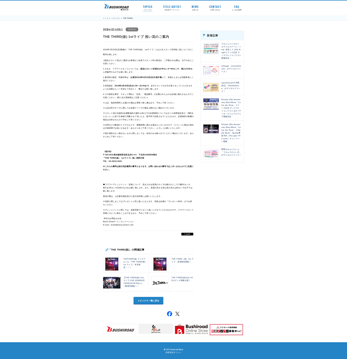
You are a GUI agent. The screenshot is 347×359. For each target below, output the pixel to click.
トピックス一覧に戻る (148, 300)
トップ (105, 18)
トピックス (115, 18)
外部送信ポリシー (173, 352)
